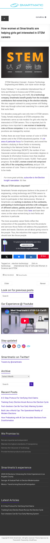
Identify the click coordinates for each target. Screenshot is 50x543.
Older (6, 283)
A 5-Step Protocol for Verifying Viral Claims (19, 398)
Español (40, 17)
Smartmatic (22, 275)
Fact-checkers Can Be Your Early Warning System (22, 406)
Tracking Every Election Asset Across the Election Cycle (25, 402)
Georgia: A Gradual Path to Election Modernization (20, 480)
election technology (20, 263)
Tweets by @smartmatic (11, 362)
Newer (43, 283)
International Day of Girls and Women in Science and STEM (24, 267)
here (30, 210)
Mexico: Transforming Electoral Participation (18, 484)
